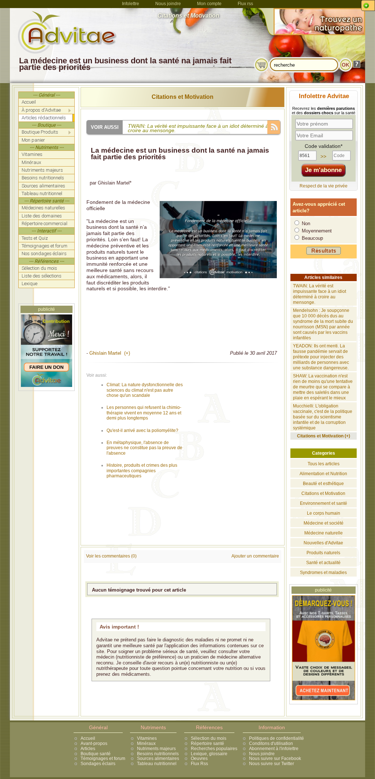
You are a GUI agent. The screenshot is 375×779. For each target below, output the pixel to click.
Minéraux (146, 743)
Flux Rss (199, 763)
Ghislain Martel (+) (109, 353)
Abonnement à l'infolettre (273, 748)
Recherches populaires (214, 748)
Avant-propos (94, 743)
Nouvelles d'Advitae (323, 542)
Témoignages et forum (103, 758)
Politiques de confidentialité (276, 738)
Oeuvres (199, 758)
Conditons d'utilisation (271, 743)
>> (323, 156)
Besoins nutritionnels (158, 753)
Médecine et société (324, 523)
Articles (88, 748)
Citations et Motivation (183, 97)
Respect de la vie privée (324, 186)
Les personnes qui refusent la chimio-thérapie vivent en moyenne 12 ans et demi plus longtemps (144, 413)
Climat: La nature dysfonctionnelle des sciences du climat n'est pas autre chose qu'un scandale (145, 390)
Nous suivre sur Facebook (275, 758)
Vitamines (147, 738)
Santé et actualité (323, 562)
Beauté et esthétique (323, 483)
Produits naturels (323, 552)
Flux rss (245, 3)
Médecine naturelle (323, 533)
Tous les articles (323, 463)
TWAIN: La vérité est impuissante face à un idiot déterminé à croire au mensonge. (319, 294)
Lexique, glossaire (209, 753)
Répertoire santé (207, 743)
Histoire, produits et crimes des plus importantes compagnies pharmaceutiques (142, 470)
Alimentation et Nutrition (323, 473)
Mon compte (209, 3)
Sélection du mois (208, 738)
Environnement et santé (323, 503)
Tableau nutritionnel (157, 763)
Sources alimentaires (158, 758)
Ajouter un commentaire (255, 556)
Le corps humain (323, 513)
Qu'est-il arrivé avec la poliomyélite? (142, 430)
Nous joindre (168, 3)
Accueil (88, 738)
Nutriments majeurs (156, 748)
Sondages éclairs (98, 763)
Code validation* (323, 146)
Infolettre (130, 3)
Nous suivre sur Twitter (271, 763)
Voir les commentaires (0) (111, 556)
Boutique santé (96, 753)
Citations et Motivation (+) (323, 436)
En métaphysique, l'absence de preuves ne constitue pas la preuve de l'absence (144, 448)
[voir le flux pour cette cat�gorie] (273, 126)
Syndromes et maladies (323, 572)
